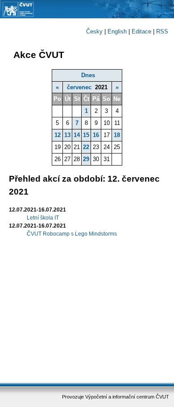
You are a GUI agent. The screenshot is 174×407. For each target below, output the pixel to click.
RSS (162, 31)
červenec (79, 87)
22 (86, 147)
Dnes (88, 75)
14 (77, 135)
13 (67, 135)
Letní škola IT (43, 218)
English (117, 31)
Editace (141, 31)
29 (86, 159)
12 (57, 135)
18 (117, 135)
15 (86, 135)
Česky (94, 31)
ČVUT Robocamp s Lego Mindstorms (72, 234)
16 (96, 135)
